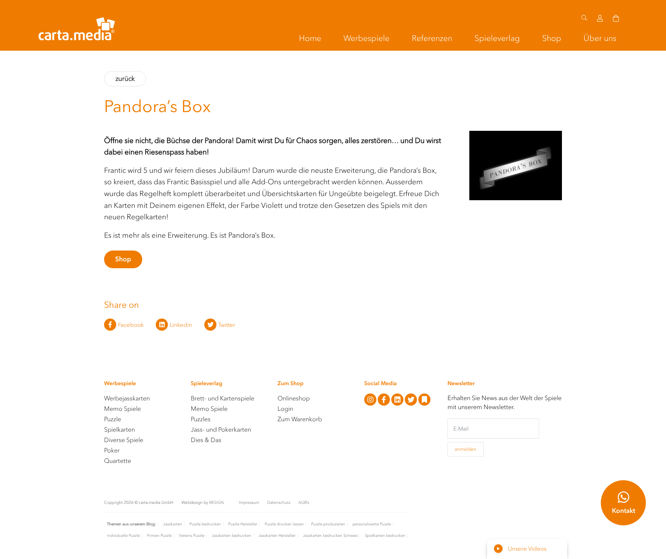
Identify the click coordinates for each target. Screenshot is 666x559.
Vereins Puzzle (191, 535)
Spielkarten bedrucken (385, 535)
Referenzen (432, 38)
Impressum (249, 502)
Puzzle (112, 419)
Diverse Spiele (123, 440)
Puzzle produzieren (328, 524)
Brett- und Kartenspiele (222, 398)
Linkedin (181, 324)
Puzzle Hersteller (242, 524)
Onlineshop (294, 398)
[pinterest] (424, 400)
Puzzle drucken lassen (284, 524)
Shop (551, 38)
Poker (112, 450)
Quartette (117, 461)
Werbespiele (366, 38)
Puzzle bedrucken (205, 524)
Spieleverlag (497, 38)
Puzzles (201, 419)
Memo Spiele (122, 409)
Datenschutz (279, 502)
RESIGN (216, 502)
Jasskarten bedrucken (231, 535)
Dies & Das (206, 440)
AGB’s (303, 502)
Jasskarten (172, 524)
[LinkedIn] (398, 400)
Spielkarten (119, 429)
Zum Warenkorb (300, 419)
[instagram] (371, 400)
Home (310, 38)
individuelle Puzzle (123, 535)
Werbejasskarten (127, 398)
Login (285, 409)
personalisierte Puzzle (371, 524)
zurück (125, 79)
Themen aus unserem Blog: (131, 524)
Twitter (226, 324)
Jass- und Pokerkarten (221, 429)
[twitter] (411, 400)
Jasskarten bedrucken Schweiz (330, 535)
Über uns (599, 38)
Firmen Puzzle (159, 535)
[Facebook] (384, 400)
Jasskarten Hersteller (277, 535)
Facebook (131, 324)
